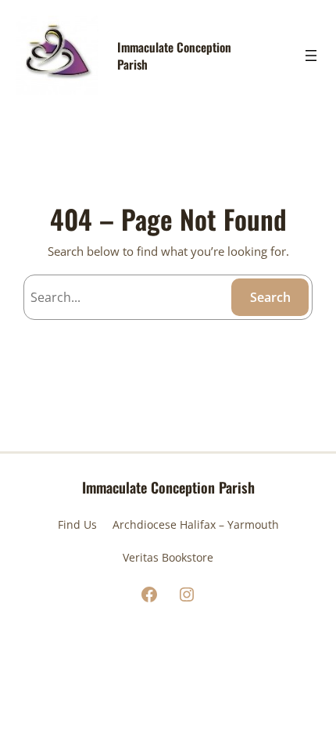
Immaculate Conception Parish (174, 55)
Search (270, 297)
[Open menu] (311, 55)
